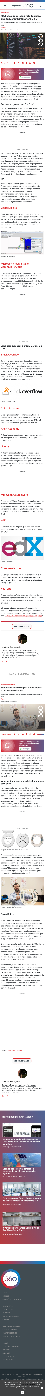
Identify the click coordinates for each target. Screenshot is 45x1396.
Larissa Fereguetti (11, 647)
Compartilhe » (6, 63)
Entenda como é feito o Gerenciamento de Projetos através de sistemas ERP (22, 1199)
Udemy (5, 446)
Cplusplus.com (10, 408)
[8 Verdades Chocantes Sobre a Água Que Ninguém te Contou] (22, 1219)
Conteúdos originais (12, 1299)
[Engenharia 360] (22, 5)
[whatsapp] (23, 63)
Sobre (5, 1343)
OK (22, 1392)
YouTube (6, 588)
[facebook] (14, 63)
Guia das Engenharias (12, 1326)
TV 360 (5, 1293)
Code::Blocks (9, 207)
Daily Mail (11, 1050)
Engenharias (5, 12)
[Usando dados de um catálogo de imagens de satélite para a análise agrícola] (22, 1160)
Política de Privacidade (28, 1384)
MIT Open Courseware (14, 494)
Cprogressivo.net (11, 568)
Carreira (6, 1313)
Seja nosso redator (11, 1336)
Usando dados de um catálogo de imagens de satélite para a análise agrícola (19, 1171)
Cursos (6, 1296)
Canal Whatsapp (10, 1330)
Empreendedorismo (11, 1316)
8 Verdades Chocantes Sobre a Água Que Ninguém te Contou (21, 1229)
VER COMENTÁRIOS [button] (21, 626)
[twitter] (18, 63)
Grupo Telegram (10, 1333)
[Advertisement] (22, 140)
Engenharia (8, 1306)
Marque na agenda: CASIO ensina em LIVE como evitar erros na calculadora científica (21, 1141)
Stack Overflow (10, 354)
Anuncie (6, 1353)
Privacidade (8, 1360)
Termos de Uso (9, 1356)
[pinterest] (34, 63)
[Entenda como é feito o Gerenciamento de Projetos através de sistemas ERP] (22, 1189)
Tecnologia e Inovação (8, 684)
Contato (6, 1350)
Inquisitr (19, 1050)
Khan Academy (10, 428)
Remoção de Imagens (11, 1346)
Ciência (6, 1319)
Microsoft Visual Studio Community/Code (15, 265)
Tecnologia (8, 1309)
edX (3, 520)
